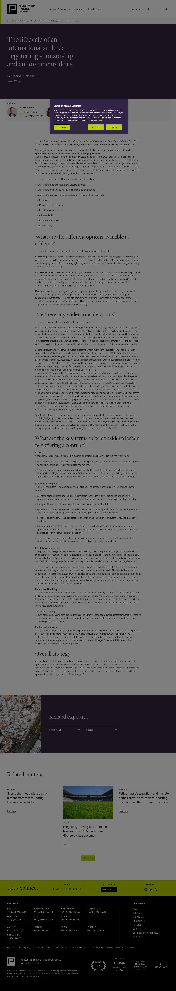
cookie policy (98, 120)
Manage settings (61, 127)
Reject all (114, 127)
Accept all (96, 127)
